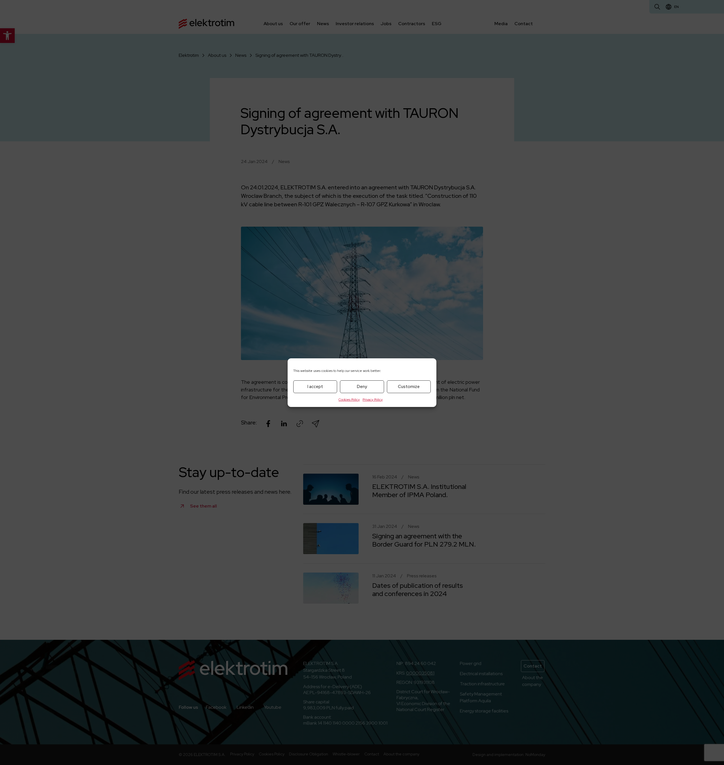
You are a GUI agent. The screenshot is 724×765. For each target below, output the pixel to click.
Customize (409, 386)
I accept (315, 386)
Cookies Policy (349, 399)
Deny (362, 386)
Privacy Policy (373, 399)
